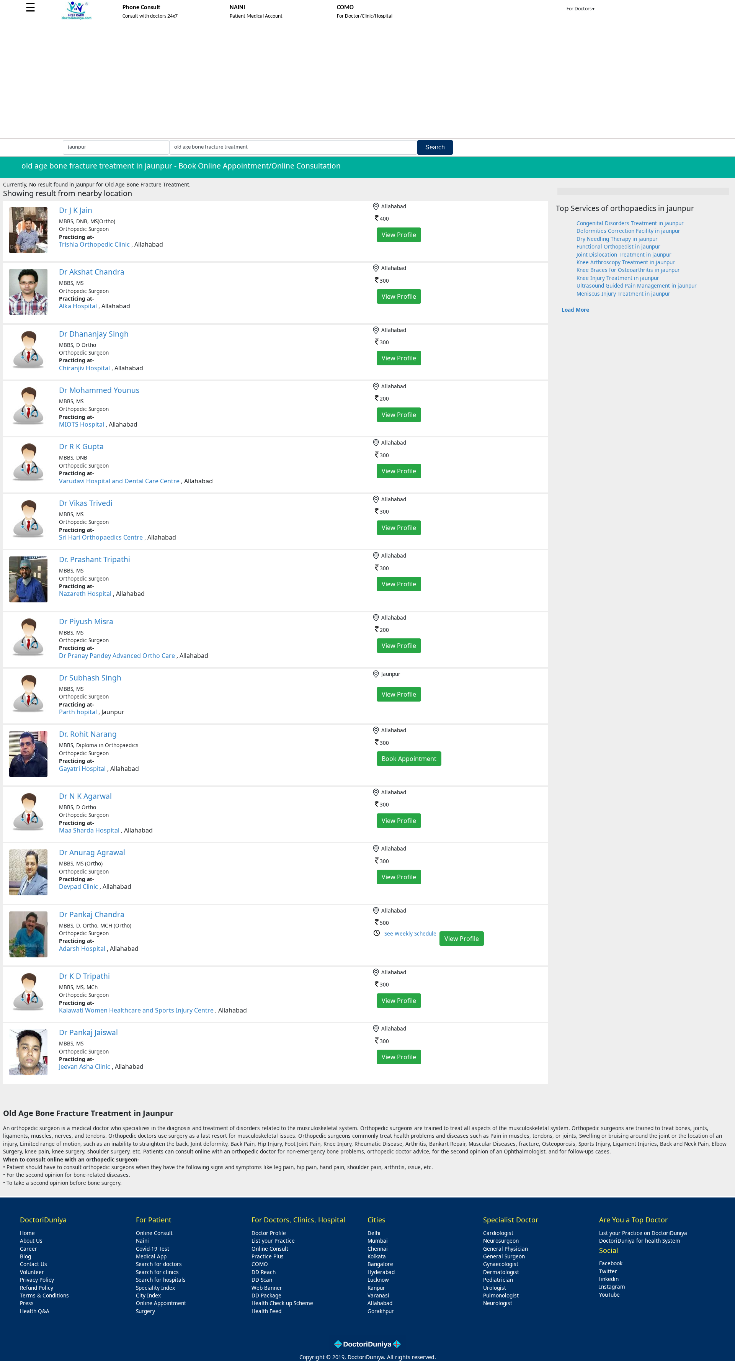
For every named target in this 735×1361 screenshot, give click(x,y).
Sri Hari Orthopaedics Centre (101, 537)
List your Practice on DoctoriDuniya (643, 1233)
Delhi (374, 1233)
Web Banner (267, 1287)
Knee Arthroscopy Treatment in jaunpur (626, 262)
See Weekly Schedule (410, 933)
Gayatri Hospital (82, 768)
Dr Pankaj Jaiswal (88, 1032)
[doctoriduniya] (76, 18)
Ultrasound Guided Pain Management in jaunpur (637, 285)
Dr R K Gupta (81, 446)
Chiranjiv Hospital (84, 368)
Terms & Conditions (44, 1295)
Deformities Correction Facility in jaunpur (628, 230)
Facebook (610, 1263)
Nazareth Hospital (85, 593)
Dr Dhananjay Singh (94, 334)
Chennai (378, 1248)
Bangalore (380, 1264)
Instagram (612, 1286)
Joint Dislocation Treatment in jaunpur (624, 254)
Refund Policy (36, 1287)
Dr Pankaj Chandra (91, 914)
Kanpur (376, 1287)
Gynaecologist (500, 1264)
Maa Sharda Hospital (89, 830)
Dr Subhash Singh (90, 677)
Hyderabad (381, 1272)
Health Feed (266, 1311)
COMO (260, 1264)
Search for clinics (157, 1272)
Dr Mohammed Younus (99, 390)
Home (27, 1233)
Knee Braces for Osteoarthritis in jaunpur (628, 269)
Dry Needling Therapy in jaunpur (617, 238)
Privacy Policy (37, 1279)
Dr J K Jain (75, 210)
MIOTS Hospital (81, 424)
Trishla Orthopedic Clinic (94, 244)
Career (28, 1248)
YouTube (609, 1294)
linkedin (609, 1278)
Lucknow (378, 1279)
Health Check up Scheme (282, 1303)
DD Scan (262, 1279)
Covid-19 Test (152, 1248)
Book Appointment (409, 758)
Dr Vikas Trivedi (86, 503)
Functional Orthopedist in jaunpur (618, 246)
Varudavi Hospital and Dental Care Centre (119, 481)
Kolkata (377, 1256)
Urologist (494, 1287)
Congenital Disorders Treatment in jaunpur (630, 223)
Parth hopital (78, 712)
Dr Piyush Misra (86, 621)
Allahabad (380, 1303)
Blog (25, 1256)
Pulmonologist (501, 1295)
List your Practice (273, 1240)
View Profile (399, 235)
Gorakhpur (381, 1311)
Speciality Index (155, 1287)
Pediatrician (498, 1279)
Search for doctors (159, 1264)
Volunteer (32, 1272)
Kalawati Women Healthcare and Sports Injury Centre (136, 1010)
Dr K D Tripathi (84, 976)
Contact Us (33, 1264)
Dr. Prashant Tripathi (94, 559)
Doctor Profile (269, 1233)
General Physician (505, 1248)
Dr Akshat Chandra (91, 272)
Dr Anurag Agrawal (92, 852)
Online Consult (154, 1233)
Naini (142, 1240)
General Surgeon (504, 1256)
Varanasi (378, 1295)
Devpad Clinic (78, 886)
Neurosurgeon (501, 1240)
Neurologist (497, 1303)
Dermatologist (501, 1272)
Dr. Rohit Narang (88, 734)
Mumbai (378, 1240)
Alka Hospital (78, 306)
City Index (148, 1295)
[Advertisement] (367, 80)
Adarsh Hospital (82, 948)
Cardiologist (498, 1233)
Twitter (608, 1271)
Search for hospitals (161, 1279)
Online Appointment (161, 1303)
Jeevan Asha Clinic (84, 1066)
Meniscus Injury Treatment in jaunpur (623, 293)
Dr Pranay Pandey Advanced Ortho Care (117, 655)
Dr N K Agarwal (85, 796)
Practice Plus (268, 1256)
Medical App (151, 1256)
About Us (31, 1240)
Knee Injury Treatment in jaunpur (618, 277)
